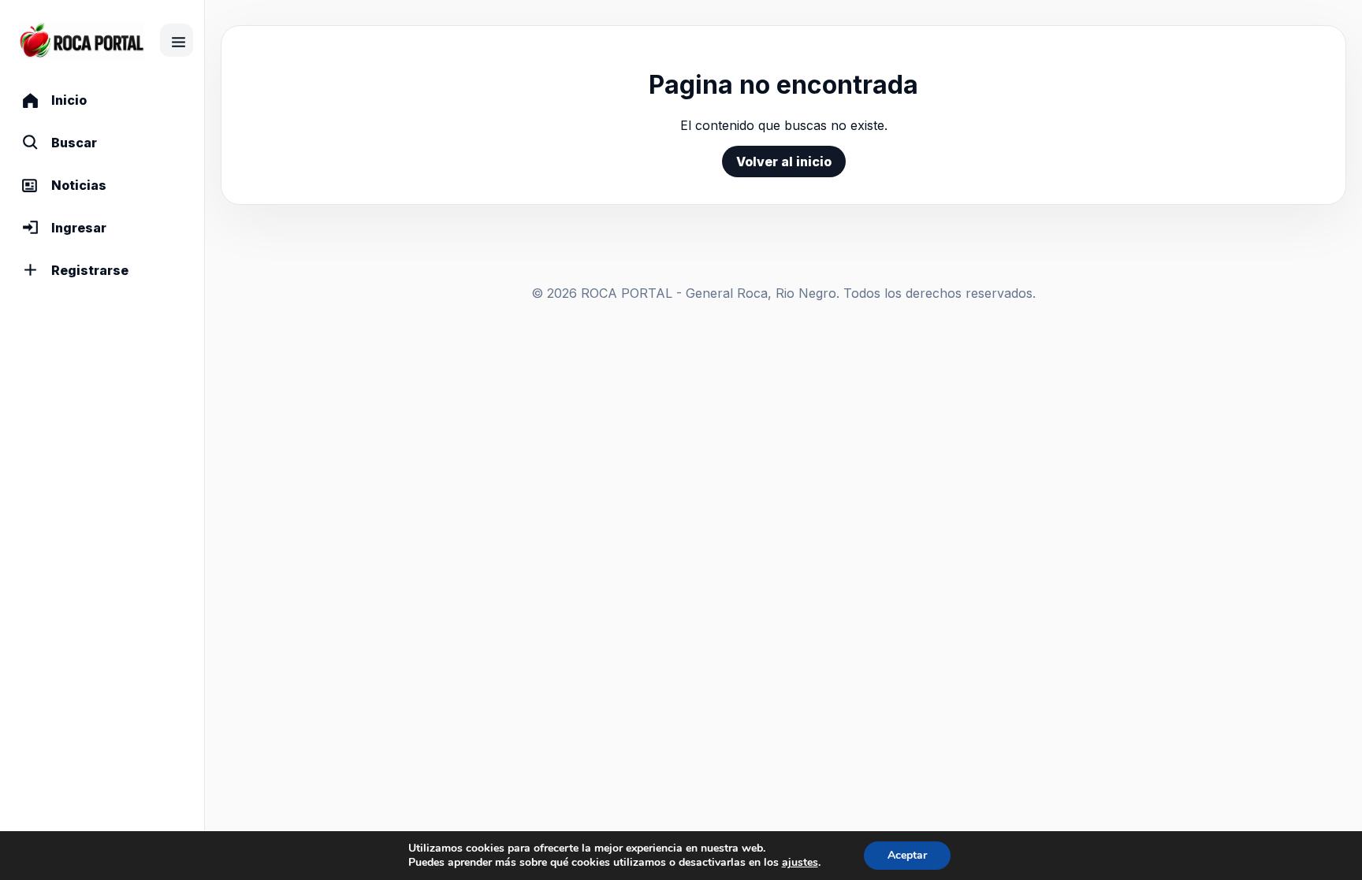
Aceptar (907, 855)
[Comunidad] (81, 40)
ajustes (800, 863)
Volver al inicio (784, 161)
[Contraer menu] (176, 40)
